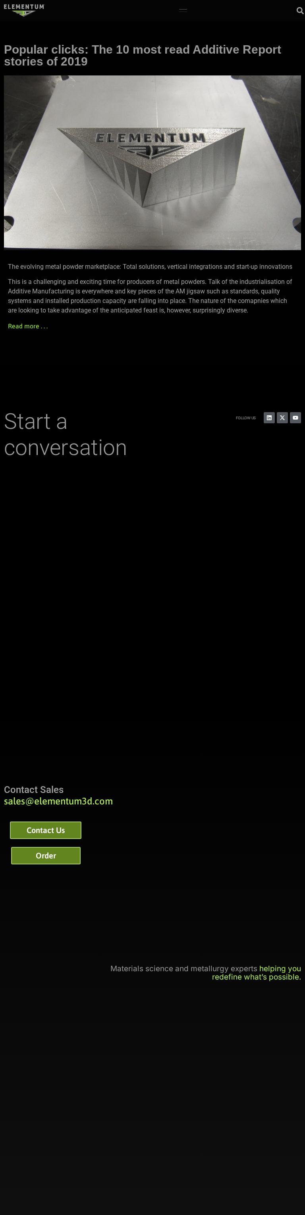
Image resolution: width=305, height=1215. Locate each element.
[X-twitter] (282, 417)
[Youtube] (295, 417)
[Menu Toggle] (183, 10)
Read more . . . (28, 326)
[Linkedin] (269, 417)
